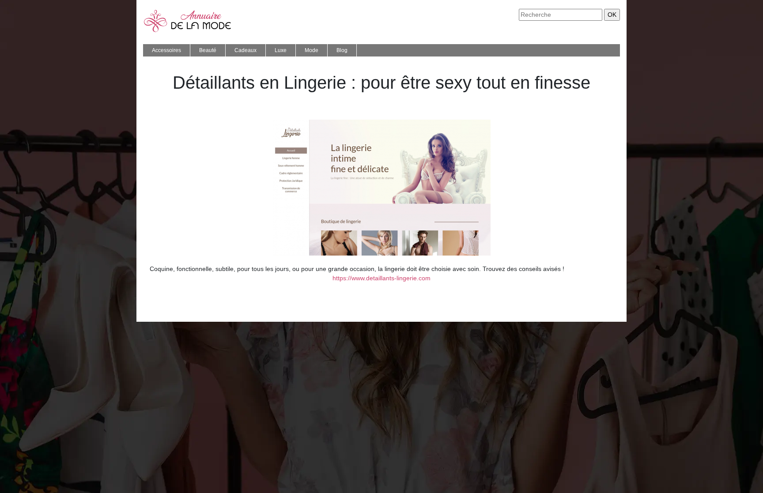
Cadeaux (245, 50)
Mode (311, 50)
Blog (342, 50)
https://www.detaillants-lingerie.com (381, 278)
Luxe (281, 50)
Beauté (207, 50)
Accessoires (166, 50)
